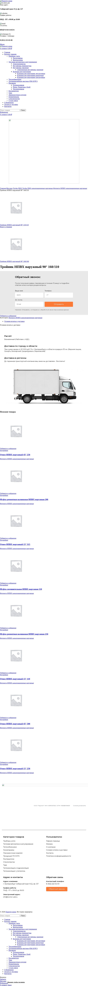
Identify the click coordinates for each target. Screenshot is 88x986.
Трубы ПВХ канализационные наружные (37, 188)
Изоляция (12, 83)
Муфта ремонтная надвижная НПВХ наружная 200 (24, 499)
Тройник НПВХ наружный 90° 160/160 (14, 261)
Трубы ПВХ (17, 188)
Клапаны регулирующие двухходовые (31, 73)
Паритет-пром (11, 912)
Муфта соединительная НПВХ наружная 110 (21, 589)
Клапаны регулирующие (22, 72)
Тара (10, 93)
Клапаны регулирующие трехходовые (31, 77)
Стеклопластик (14, 99)
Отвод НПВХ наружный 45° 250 (15, 455)
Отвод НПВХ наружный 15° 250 (15, 768)
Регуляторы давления (21, 68)
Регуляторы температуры (22, 66)
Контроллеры (18, 60)
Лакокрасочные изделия (17, 95)
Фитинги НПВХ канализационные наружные (70, 188)
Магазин (9, 188)
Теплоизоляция (18, 89)
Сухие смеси (13, 101)
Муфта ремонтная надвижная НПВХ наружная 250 (24, 634)
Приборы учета (14, 56)
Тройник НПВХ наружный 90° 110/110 (14, 225)
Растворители (14, 91)
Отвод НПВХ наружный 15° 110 (15, 679)
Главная (3, 188)
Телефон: (48, 291)
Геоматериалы (14, 97)
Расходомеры (18, 58)
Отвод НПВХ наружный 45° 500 (15, 724)
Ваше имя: (19, 291)
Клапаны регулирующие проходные (30, 75)
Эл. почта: (18, 300)
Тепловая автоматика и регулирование (23, 62)
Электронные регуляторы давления (30, 70)
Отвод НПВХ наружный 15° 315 (15, 544)
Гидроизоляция (18, 85)
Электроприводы (19, 64)
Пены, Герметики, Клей (21, 87)
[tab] (46, 321)
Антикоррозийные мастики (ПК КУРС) (23, 81)
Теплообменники (15, 79)
